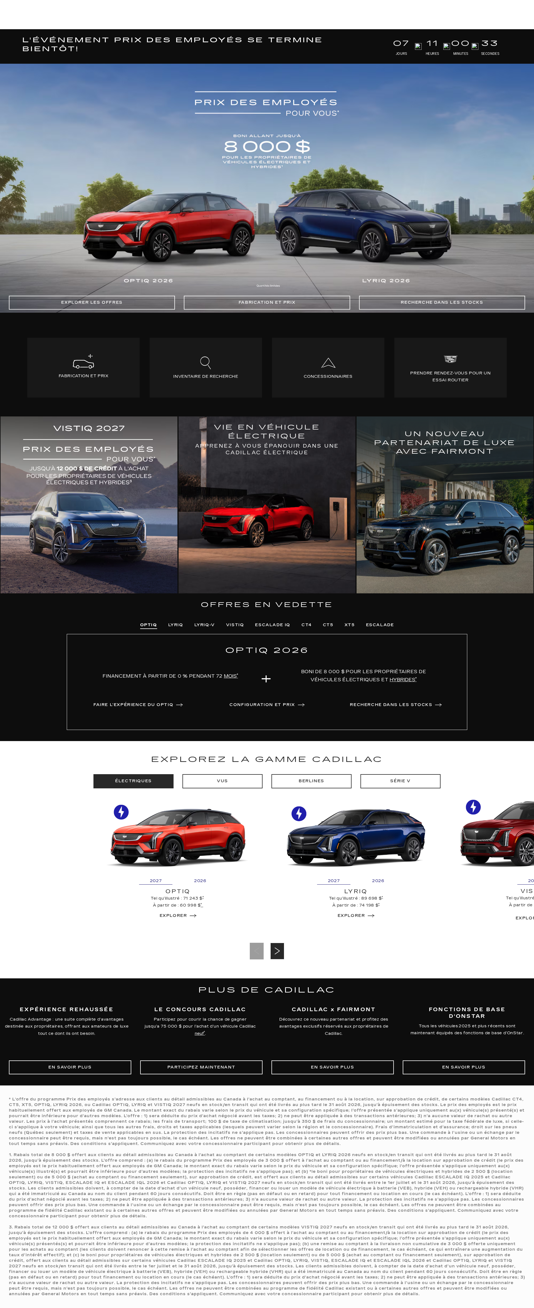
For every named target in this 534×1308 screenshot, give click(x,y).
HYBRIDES (403, 679)
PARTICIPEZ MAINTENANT (201, 1067)
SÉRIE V (400, 781)
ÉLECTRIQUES (133, 781)
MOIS (231, 676)
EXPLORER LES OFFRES (91, 302)
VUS (222, 781)
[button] (231, 676)
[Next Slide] (277, 951)
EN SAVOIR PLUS (70, 1067)
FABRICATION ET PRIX (267, 302)
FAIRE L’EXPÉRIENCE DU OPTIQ (133, 704)
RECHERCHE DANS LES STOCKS (442, 302)
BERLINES (311, 781)
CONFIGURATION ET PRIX (262, 704)
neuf (200, 1033)
